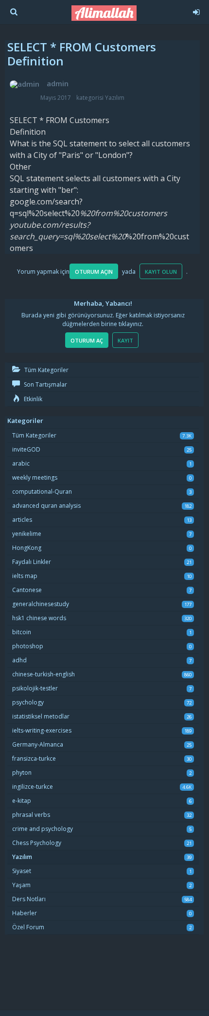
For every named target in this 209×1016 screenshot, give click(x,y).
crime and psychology (42, 829)
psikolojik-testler (35, 688)
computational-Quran (42, 491)
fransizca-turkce (34, 758)
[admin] (24, 84)
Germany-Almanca (37, 744)
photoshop (27, 646)
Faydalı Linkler (31, 562)
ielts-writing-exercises (41, 730)
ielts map (24, 576)
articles (22, 520)
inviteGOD (26, 449)
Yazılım (114, 98)
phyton (22, 772)
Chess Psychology (36, 843)
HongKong (26, 548)
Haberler (24, 913)
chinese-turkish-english (43, 674)
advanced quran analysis (46, 505)
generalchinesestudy (40, 604)
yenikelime (26, 534)
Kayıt (125, 340)
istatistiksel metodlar (41, 716)
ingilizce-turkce (32, 786)
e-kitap (21, 801)
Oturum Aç (86, 340)
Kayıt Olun (161, 271)
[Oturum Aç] (194, 10)
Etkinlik (32, 399)
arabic (21, 463)
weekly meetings (34, 477)
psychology (28, 702)
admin (58, 83)
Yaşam (21, 885)
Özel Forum (28, 927)
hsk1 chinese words (39, 618)
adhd (19, 660)
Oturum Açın (94, 271)
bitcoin (21, 632)
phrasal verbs (31, 815)
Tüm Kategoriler (46, 370)
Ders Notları (29, 899)
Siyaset (21, 871)
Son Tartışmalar (44, 384)
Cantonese (27, 590)
